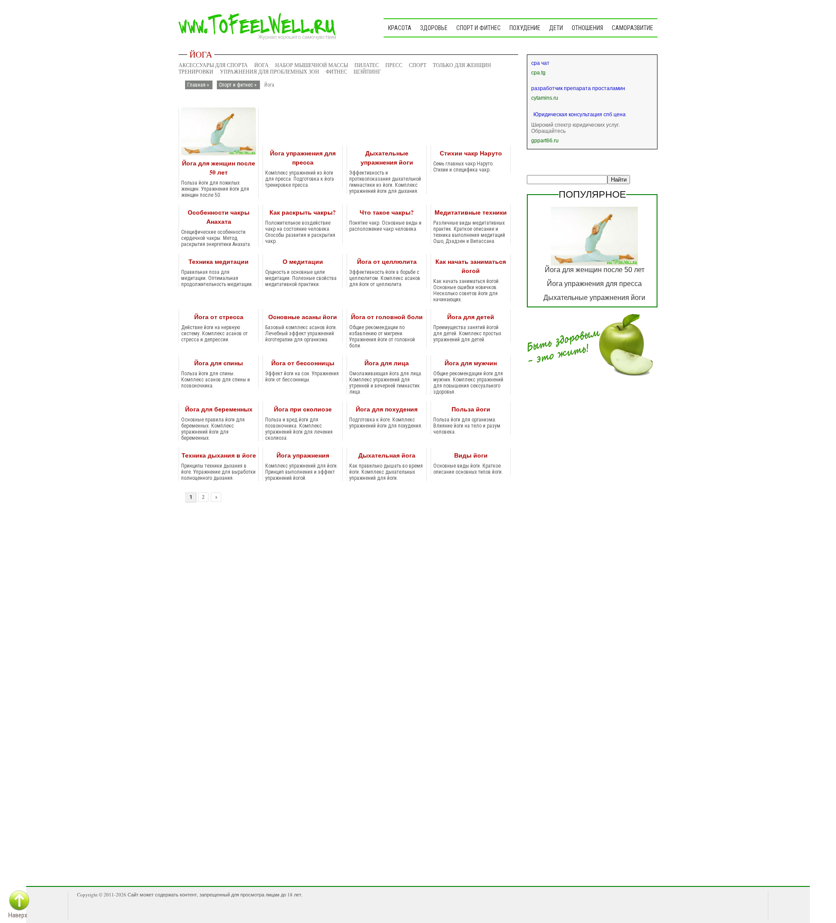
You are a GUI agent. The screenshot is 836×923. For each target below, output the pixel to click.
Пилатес (366, 65)
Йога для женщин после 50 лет (218, 167)
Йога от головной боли (387, 316)
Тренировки (196, 72)
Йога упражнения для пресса (303, 157)
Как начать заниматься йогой (470, 266)
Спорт (417, 65)
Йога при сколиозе (303, 409)
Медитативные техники (471, 212)
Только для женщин (462, 65)
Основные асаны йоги (302, 316)
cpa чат (540, 63)
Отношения (587, 27)
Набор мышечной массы (311, 65)
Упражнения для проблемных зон (269, 72)
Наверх (17, 915)
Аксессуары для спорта (213, 65)
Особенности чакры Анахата (218, 217)
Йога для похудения (387, 409)
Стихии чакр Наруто (471, 153)
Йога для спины (218, 362)
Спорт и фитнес (478, 27)
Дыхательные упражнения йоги (387, 157)
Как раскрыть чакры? (303, 212)
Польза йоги (471, 409)
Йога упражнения (302, 455)
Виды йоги (471, 455)
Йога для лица (386, 362)
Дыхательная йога (386, 455)
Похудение (524, 27)
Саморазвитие (632, 27)
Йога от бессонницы (302, 362)
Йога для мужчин (471, 362)
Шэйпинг (367, 72)
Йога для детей (470, 316)
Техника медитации (219, 261)
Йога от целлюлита (387, 261)
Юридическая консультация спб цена (579, 114)
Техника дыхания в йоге (219, 455)
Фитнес (336, 72)
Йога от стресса (218, 316)
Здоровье (434, 27)
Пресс (393, 65)
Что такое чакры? (387, 212)
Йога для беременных (219, 409)
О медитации (303, 261)
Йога (261, 65)
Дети (556, 27)
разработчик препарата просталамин (578, 88)
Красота (399, 27)
